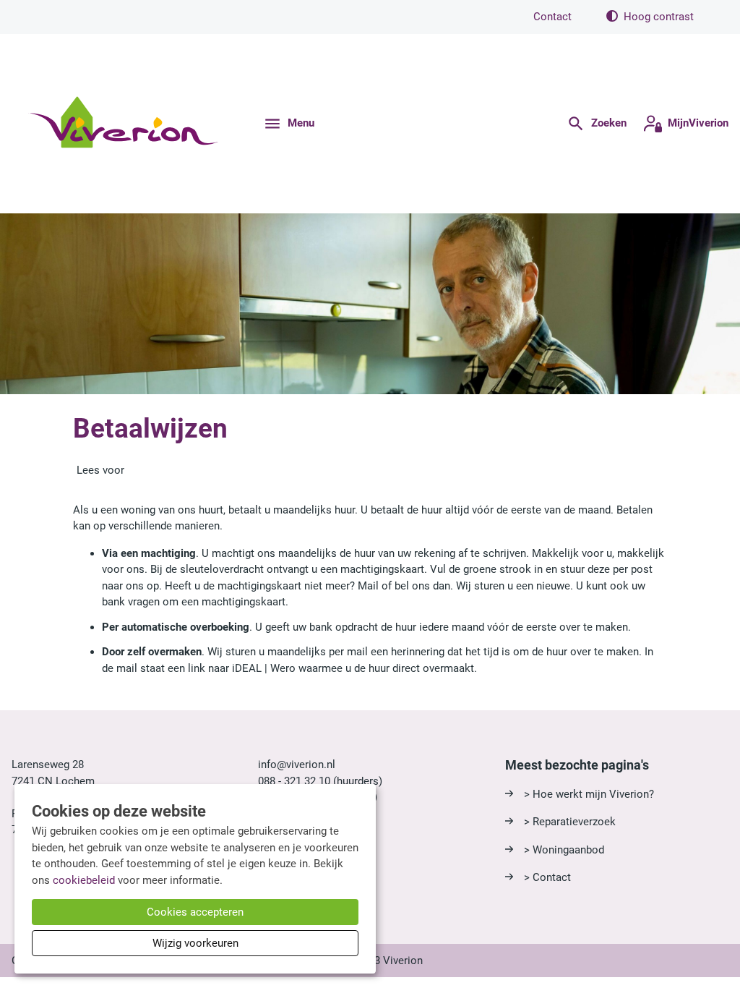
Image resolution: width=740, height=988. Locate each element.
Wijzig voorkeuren (195, 943)
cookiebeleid (84, 880)
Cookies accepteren (195, 912)
